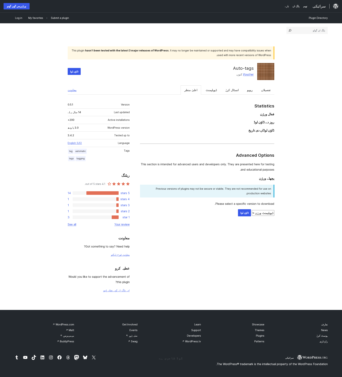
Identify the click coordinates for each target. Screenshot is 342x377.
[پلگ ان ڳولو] (290, 30)
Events (133, 330)
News (324, 330)
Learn (197, 324)
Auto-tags (243, 68)
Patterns (259, 341)
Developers (194, 335)
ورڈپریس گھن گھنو (16, 6)
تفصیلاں (266, 90)
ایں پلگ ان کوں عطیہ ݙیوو (116, 290)
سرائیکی (289, 357)
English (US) (75, 142)
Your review (122, 224)
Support (196, 330)
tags (71, 158)
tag (70, 151)
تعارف (324, 324)
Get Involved (130, 324)
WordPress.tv (191, 341)
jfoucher (248, 74)
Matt (70, 330)
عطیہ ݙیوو (132, 335)
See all (72, 224)
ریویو (250, 90)
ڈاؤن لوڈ (74, 71)
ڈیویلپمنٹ (211, 90)
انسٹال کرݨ (232, 90)
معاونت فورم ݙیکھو (120, 254)
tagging (81, 158)
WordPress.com (63, 324)
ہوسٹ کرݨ (322, 335)
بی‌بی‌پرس (67, 335)
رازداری (324, 341)
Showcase (258, 324)
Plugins (260, 335)
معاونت (72, 90)
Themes (259, 330)
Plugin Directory (318, 17)
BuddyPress (65, 341)
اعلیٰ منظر (190, 90)
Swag (133, 341)
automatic (80, 151)
